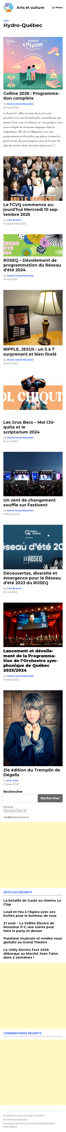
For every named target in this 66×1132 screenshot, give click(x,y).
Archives (8, 807)
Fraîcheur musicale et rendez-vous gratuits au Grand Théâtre (32, 940)
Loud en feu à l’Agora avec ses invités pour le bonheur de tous (30, 914)
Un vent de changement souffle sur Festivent (29, 502)
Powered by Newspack (15, 1119)
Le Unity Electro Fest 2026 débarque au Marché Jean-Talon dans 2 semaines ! (30, 953)
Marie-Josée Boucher (20, 103)
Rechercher (13, 792)
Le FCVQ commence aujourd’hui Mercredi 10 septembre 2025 (31, 209)
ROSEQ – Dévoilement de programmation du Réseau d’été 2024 (32, 265)
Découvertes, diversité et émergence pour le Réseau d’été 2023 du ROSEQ (32, 578)
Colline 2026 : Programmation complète (31, 96)
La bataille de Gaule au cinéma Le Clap (32, 902)
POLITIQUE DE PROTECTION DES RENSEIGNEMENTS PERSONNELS (29, 1125)
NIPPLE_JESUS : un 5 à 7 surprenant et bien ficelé (30, 351)
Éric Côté (12, 780)
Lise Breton (14, 220)
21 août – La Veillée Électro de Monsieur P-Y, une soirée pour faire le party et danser (28, 927)
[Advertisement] (33, 855)
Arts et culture (30, 7)
